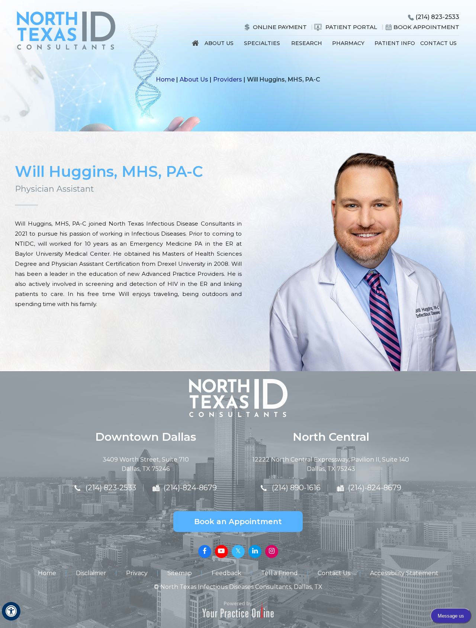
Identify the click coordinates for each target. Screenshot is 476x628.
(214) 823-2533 (437, 16)
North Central (331, 437)
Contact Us (438, 43)
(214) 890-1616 (296, 487)
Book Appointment (426, 27)
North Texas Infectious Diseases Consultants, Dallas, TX (241, 586)
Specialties (262, 43)
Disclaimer (91, 573)
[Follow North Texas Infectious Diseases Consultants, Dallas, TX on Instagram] (271, 551)
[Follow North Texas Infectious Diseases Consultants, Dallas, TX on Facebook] (204, 551)
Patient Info (394, 43)
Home (195, 45)
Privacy (137, 573)
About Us (219, 43)
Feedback (226, 573)
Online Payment (280, 27)
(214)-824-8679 (190, 487)
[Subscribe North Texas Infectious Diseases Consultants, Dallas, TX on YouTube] (221, 551)
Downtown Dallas (145, 437)
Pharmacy (348, 43)
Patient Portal (351, 27)
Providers (227, 79)
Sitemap (179, 573)
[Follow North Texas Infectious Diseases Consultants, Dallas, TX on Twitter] (238, 551)
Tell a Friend (279, 573)
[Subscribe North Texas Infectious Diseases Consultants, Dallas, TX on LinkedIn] (254, 551)
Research (306, 43)
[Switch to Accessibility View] (11, 611)
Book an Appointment (238, 521)
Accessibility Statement (404, 573)
